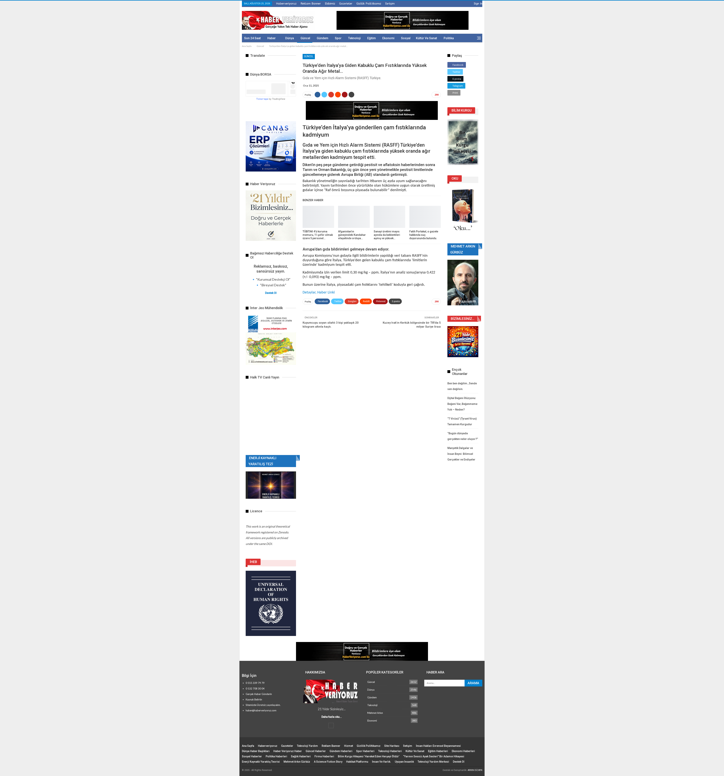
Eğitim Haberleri (438, 751)
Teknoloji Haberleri (390, 751)
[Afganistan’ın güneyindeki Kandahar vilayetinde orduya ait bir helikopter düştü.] (354, 217)
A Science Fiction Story (328, 761)
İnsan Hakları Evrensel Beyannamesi (438, 745)
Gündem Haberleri (341, 751)
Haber (271, 38)
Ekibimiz (330, 3)
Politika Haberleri (276, 756)
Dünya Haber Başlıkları (256, 751)
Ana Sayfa (248, 745)
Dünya (289, 38)
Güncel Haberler (316, 751)
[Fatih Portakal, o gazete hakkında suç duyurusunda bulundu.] (425, 217)
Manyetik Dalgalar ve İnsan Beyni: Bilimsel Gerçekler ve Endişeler (461, 454)
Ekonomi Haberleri (463, 751)
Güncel (305, 38)
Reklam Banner (311, 3)
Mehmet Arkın (375, 712)
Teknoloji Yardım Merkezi (433, 761)
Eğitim (371, 38)
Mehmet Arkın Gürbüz (297, 761)
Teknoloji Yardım (307, 745)
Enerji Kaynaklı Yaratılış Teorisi (261, 761)
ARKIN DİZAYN (475, 770)
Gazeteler (345, 3)
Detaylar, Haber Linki (319, 292)
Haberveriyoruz (286, 3)
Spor (338, 38)
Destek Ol (271, 292)
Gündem (322, 38)
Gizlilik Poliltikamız (368, 3)
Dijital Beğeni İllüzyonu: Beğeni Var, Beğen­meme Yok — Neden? (462, 404)
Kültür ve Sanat (426, 38)
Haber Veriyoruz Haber (287, 751)
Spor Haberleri (365, 751)
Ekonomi (388, 38)
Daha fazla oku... (331, 716)
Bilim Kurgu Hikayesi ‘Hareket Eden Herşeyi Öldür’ (368, 756)
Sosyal (405, 38)
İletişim (390, 3)
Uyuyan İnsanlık (404, 761)
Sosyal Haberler (252, 756)
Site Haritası (391, 745)
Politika (449, 38)
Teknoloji (354, 38)
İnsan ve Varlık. (381, 761)
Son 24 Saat (252, 38)
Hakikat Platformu (357, 761)
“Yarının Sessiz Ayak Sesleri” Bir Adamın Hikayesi (433, 756)
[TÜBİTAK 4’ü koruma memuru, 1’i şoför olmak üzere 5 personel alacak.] (318, 217)
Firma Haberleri (324, 756)
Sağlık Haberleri (301, 756)
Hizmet (348, 745)
